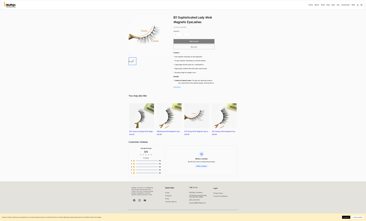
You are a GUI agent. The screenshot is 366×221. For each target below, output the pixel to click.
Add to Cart (194, 41)
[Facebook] (134, 200)
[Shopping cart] (361, 5)
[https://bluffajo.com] (10, 5)
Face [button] (328, 5)
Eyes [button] (333, 5)
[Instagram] (139, 200)
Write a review (202, 166)
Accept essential (357, 217)
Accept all (346, 217)
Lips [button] (338, 5)
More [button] (353, 5)
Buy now (194, 47)
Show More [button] (177, 87)
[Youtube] (145, 200)
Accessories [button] (345, 5)
